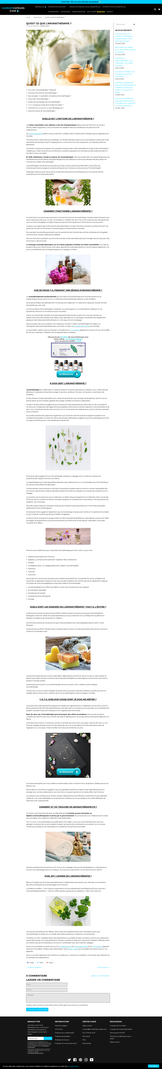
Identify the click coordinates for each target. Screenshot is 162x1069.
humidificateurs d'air (81, 326)
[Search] (134, 24)
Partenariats (86, 1043)
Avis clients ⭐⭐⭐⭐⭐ (96, 12)
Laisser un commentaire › (100, 976)
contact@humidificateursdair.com (94, 1029)
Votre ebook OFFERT (117, 1033)
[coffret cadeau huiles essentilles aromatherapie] (68, 777)
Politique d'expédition (62, 1036)
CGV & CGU (59, 1029)
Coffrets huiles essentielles (114, 7)
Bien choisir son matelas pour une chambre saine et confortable (125, 49)
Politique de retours (62, 1040)
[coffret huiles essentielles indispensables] (68, 379)
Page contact (87, 1026)
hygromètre (74, 330)
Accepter (153, 1066)
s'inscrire (48, 1038)
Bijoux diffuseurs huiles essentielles (85, 7)
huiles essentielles (35, 134)
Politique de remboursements (66, 1043)
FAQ (84, 1040)
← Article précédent (33, 967)
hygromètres (97, 946)
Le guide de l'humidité (118, 1026)
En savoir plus (73, 1066)
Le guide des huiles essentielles (121, 1029)
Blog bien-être (37, 17)
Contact (109, 12)
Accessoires (65, 12)
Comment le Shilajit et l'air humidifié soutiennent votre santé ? (125, 74)
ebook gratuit (73, 949)
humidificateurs (65, 946)
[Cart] (159, 9)
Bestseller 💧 (40, 7)
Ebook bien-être (78, 12)
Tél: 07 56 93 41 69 (88, 1033)
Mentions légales (61, 1026)
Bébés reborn (115, 1042)
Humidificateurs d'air (56, 7)
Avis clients (86, 1036)
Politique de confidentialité (64, 1033)
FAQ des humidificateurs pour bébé (120, 1037)
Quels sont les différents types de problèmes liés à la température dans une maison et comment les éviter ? (125, 87)
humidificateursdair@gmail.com (36, 1053)
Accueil (28, 17)
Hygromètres (53, 12)
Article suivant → (103, 967)
